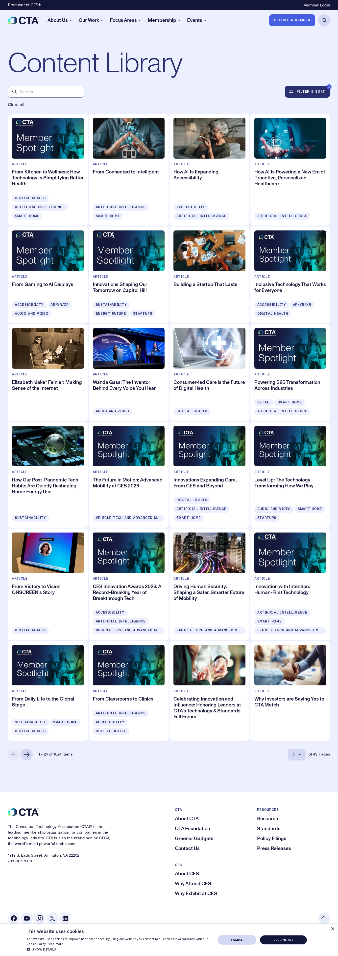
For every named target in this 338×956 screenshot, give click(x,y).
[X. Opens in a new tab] (52, 918)
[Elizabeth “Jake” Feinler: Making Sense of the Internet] (48, 372)
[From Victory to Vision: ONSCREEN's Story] (48, 584)
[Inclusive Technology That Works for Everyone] (290, 274)
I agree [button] (237, 940)
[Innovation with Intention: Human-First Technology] (290, 584)
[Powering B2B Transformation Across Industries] (290, 372)
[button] (118, 949)
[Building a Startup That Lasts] (209, 274)
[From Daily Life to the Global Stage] (48, 691)
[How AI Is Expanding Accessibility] (209, 169)
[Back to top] (324, 918)
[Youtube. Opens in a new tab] (27, 918)
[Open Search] (324, 20)
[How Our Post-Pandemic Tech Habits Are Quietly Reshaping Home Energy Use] (48, 475)
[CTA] (23, 20)
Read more (55, 944)
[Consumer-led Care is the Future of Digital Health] (209, 372)
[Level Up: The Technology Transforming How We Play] (290, 475)
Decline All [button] (283, 940)
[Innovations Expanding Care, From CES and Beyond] (209, 475)
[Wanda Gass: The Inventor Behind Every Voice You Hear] (129, 372)
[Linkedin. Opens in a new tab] (65, 918)
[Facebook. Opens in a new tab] (14, 918)
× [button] (332, 929)
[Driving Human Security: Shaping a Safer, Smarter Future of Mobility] (209, 584)
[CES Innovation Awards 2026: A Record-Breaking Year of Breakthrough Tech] (129, 584)
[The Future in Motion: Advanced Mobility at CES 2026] (129, 475)
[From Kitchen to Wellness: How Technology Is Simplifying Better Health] (48, 169)
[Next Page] (27, 754)
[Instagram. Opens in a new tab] (40, 918)
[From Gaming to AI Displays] (48, 274)
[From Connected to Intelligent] (129, 169)
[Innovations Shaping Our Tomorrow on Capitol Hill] (129, 274)
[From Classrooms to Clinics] (129, 691)
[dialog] (169, 940)
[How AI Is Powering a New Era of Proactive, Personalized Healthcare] (290, 169)
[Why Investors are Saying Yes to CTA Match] (290, 691)
